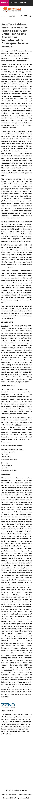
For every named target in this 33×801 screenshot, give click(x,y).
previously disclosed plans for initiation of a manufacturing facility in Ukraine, (16, 115)
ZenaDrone (5, 389)
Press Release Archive (19, 790)
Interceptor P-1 (7, 191)
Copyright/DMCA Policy (11, 798)
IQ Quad (25, 439)
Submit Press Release (9, 794)
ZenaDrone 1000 (18, 417)
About (8, 790)
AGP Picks (4, 3)
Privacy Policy (25, 798)
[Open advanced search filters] (25, 16)
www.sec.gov (8, 670)
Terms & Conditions (24, 794)
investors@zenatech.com (9, 459)
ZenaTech (4, 326)
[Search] (21, 16)
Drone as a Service (18, 331)
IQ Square (13, 432)
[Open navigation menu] (3, 16)
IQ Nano (18, 425)
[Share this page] (30, 16)
